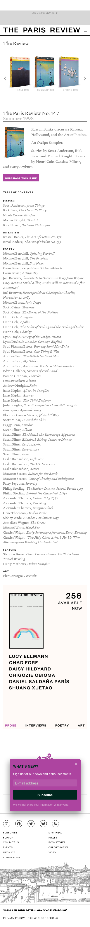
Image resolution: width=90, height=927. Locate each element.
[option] (20, 73)
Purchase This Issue (21, 178)
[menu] (85, 30)
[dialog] (45, 788)
